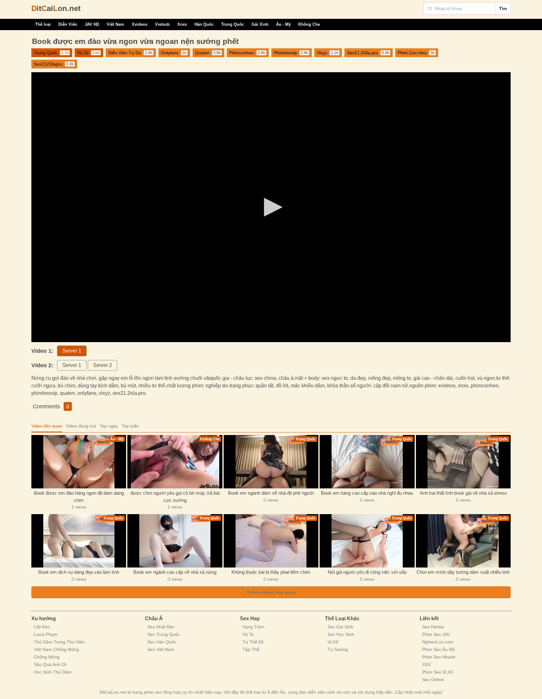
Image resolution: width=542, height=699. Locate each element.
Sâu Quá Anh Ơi (50, 664)
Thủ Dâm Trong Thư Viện (59, 641)
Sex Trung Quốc (163, 634)
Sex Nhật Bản (161, 626)
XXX (426, 664)
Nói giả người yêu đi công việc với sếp (367, 572)
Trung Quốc (232, 24)
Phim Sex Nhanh (438, 656)
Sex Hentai (433, 626)
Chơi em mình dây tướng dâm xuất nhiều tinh (463, 572)
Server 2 (102, 365)
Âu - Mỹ (283, 24)
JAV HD (92, 24)
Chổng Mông (47, 656)
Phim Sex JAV (436, 634)
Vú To (248, 634)
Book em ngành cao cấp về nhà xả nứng (174, 572)
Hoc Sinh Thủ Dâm (53, 672)
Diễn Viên (67, 24)
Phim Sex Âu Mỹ (438, 649)
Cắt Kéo (42, 626)
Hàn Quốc (204, 24)
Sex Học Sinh (340, 634)
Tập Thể (250, 649)
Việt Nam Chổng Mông (56, 649)
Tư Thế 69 (252, 641)
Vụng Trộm (253, 626)
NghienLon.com (438, 641)
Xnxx (182, 24)
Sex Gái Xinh (340, 626)
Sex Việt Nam (160, 649)
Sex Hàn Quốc (161, 641)
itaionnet (56, 8)
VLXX (332, 641)
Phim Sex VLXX (437, 672)
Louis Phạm (45, 634)
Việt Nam (115, 24)
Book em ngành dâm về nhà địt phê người (271, 493)
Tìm (503, 8)
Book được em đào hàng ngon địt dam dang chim (79, 496)
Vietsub (162, 24)
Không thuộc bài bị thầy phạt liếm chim (270, 572)
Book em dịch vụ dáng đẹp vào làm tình (78, 572)
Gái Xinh (260, 24)
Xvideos (139, 24)
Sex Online (433, 679)
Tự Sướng (337, 649)
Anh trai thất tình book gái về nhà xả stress (463, 493)
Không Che (309, 24)
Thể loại (43, 24)
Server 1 (71, 350)
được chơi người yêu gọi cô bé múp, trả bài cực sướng (175, 496)
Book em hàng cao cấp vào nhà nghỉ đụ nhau (367, 493)
